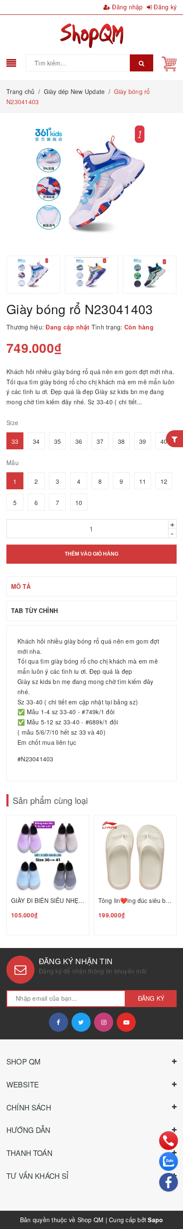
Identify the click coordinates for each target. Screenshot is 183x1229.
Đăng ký (164, 7)
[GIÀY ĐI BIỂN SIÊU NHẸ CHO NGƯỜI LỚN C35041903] (48, 875)
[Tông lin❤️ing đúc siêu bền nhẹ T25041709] (135, 875)
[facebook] (58, 1022)
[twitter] (81, 1022)
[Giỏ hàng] (169, 63)
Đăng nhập (126, 7)
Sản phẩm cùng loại (50, 800)
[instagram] (103, 1022)
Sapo (155, 1219)
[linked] (126, 1022)
